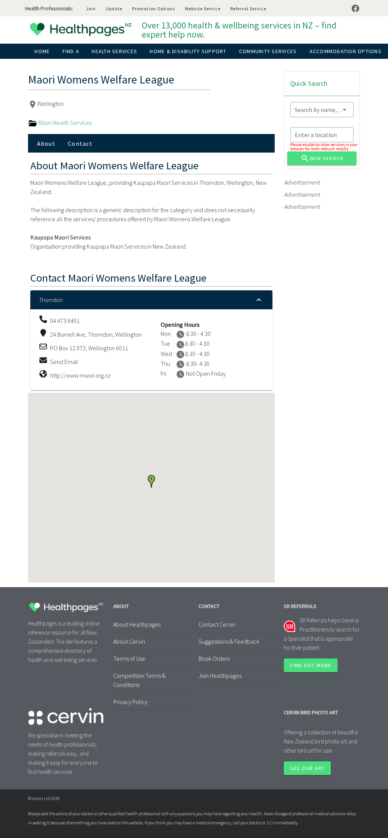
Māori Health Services (64, 122)
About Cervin (129, 641)
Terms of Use (129, 658)
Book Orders (214, 658)
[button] (151, 481)
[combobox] (322, 109)
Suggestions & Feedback (229, 641)
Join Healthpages (220, 675)
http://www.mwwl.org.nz (80, 375)
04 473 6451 (65, 320)
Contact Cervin (217, 624)
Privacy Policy (130, 702)
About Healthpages (137, 624)
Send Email (64, 361)
